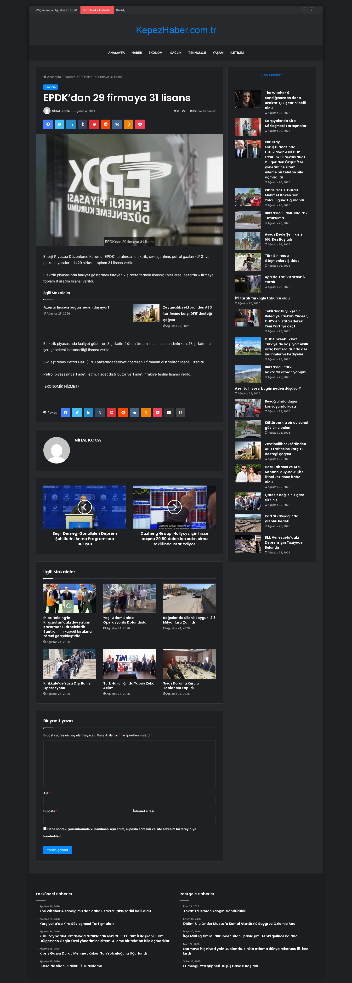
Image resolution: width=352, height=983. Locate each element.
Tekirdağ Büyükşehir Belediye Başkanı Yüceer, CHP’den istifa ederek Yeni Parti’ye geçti (286, 319)
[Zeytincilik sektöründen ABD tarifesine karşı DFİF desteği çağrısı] (146, 313)
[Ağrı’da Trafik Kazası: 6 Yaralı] (248, 284)
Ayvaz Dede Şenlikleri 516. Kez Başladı (283, 237)
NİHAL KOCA (61, 111)
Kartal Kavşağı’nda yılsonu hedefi (281, 519)
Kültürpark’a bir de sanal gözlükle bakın (286, 425)
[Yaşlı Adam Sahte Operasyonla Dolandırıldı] (129, 598)
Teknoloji (197, 53)
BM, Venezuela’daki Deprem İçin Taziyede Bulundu (284, 542)
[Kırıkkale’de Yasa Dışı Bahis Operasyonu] (69, 664)
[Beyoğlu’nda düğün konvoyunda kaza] (248, 408)
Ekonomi (156, 53)
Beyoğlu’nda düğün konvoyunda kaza (281, 404)
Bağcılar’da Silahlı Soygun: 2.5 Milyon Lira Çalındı (189, 620)
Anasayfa (116, 53)
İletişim (237, 53)
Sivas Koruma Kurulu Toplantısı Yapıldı (181, 685)
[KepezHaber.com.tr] (176, 30)
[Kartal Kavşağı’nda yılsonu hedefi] (248, 523)
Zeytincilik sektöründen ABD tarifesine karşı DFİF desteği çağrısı (187, 313)
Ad (46, 793)
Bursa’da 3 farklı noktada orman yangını (285, 370)
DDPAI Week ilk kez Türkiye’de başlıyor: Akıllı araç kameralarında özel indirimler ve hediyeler (286, 347)
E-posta (50, 811)
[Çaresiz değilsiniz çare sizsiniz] (248, 501)
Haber (136, 53)
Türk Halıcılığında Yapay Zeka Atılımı (128, 685)
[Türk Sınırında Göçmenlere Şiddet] (248, 262)
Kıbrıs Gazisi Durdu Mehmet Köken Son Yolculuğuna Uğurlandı (284, 195)
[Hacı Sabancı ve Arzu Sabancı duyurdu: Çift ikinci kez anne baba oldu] (248, 473)
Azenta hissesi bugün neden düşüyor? (77, 307)
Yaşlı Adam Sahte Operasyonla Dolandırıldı (125, 620)
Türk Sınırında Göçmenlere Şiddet (282, 258)
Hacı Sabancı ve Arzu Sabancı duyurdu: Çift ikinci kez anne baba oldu (284, 474)
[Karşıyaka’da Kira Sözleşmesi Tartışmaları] (248, 127)
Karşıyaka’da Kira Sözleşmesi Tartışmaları (286, 123)
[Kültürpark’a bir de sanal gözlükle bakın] (248, 429)
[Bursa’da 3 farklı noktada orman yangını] (248, 374)
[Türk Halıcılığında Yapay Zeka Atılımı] (129, 664)
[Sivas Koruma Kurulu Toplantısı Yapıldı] (189, 664)
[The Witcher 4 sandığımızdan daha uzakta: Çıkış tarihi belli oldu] (248, 99)
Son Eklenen (272, 75)
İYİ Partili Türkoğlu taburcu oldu (262, 298)
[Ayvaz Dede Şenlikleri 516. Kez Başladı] (248, 241)
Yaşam (218, 53)
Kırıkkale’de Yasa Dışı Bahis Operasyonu (67, 685)
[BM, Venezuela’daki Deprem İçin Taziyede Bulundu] (248, 544)
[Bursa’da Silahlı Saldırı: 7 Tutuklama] (248, 220)
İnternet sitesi (143, 811)
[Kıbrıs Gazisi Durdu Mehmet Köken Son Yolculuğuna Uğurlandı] (248, 197)
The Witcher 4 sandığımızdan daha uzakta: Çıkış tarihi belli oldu (285, 100)
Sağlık (176, 53)
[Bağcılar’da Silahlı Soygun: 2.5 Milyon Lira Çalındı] (189, 598)
